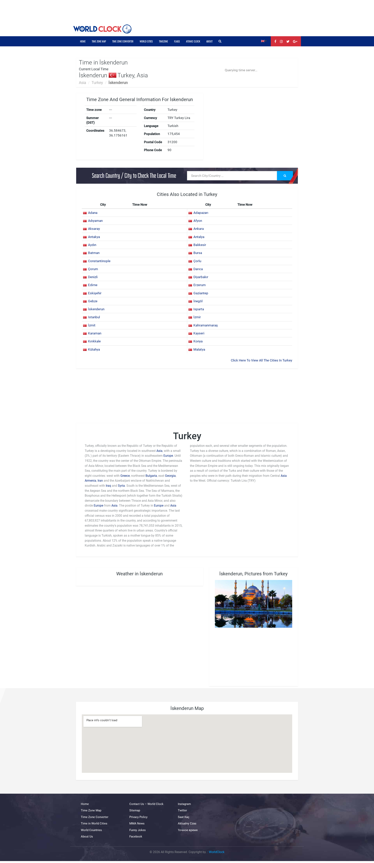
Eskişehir (94, 293)
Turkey (97, 82)
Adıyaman (95, 221)
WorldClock (216, 852)
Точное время (188, 830)
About (209, 41)
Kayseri (198, 333)
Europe (168, 456)
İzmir (197, 317)
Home (83, 41)
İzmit (91, 325)
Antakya (94, 237)
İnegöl (198, 301)
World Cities (146, 41)
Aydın (92, 245)
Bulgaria (151, 476)
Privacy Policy (138, 817)
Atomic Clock (193, 41)
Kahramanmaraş (205, 325)
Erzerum (199, 285)
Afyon (197, 221)
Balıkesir (199, 245)
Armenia (90, 480)
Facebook (135, 836)
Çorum (93, 269)
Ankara (198, 229)
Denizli (93, 277)
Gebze (92, 301)
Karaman (94, 333)
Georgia (170, 476)
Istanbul (94, 317)
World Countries (91, 830)
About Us (87, 836)
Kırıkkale (94, 341)
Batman (94, 253)
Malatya (199, 349)
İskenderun (96, 309)
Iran (100, 480)
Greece (125, 476)
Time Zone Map (99, 41)
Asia (82, 82)
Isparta (198, 309)
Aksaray (94, 229)
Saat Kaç (183, 817)
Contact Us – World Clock (146, 804)
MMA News (137, 823)
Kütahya (94, 349)
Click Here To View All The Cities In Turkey (261, 360)
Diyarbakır (200, 277)
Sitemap (134, 810)
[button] (264, 40)
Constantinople (99, 261)
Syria (121, 485)
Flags (177, 41)
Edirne (92, 285)
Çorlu (197, 261)
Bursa (197, 253)
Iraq (108, 485)
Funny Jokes (137, 830)
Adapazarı (200, 213)
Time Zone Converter (122, 41)
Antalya (198, 237)
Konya (198, 341)
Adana (92, 213)
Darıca (198, 269)
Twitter (182, 810)
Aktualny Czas (187, 823)
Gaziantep (200, 293)
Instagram (184, 804)
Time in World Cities (94, 823)
